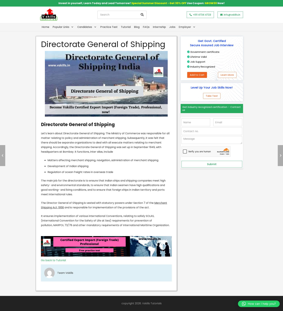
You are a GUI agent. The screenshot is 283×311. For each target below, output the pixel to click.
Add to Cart (197, 75)
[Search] (142, 15)
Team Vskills (65, 273)
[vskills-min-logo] (48, 14)
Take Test (212, 96)
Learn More (227, 75)
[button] (259, 304)
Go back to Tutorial (53, 260)
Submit (212, 164)
